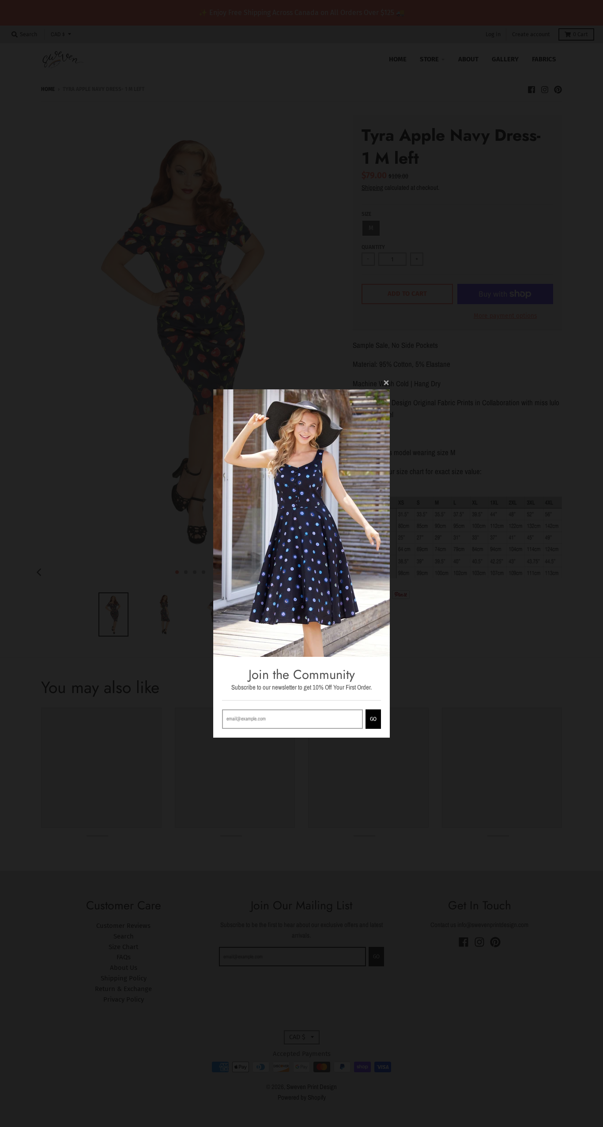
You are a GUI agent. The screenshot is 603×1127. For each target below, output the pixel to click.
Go (373, 719)
